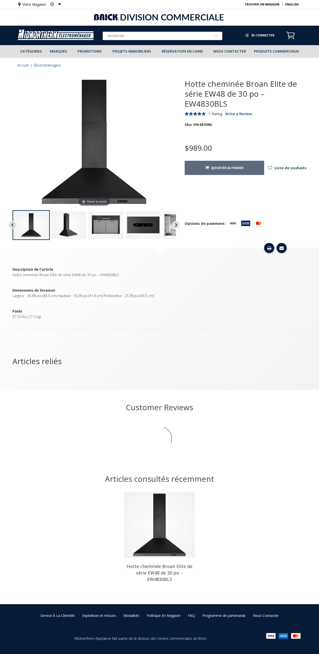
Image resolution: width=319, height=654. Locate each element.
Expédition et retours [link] (99, 615)
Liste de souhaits (290, 167)
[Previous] (12, 225)
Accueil (23, 65)
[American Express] (283, 636)
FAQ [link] (191, 615)
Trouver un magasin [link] (261, 4)
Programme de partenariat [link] (223, 615)
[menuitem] (30, 51)
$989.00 (198, 148)
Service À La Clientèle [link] (57, 615)
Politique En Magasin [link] (163, 615)
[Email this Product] (282, 248)
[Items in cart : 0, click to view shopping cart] (291, 38)
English (292, 4)
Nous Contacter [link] (266, 615)
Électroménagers (47, 65)
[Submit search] (217, 36)
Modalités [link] (131, 615)
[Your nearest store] (54, 4)
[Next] (176, 225)
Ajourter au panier (226, 168)
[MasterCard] (296, 636)
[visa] (271, 636)
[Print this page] (269, 248)
